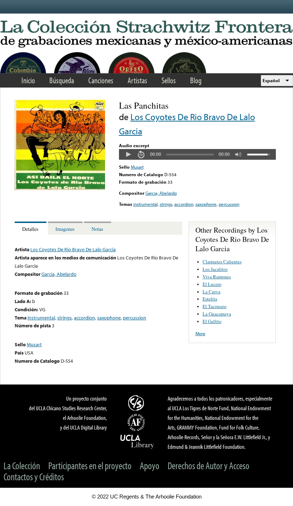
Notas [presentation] (97, 228)
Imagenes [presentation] (65, 228)
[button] (128, 154)
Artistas (137, 80)
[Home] (146, 34)
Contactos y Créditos (34, 476)
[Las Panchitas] (60, 188)
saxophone (206, 204)
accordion (183, 204)
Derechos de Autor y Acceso (208, 465)
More (200, 333)
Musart (137, 167)
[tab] (31, 228)
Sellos (169, 80)
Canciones (100, 80)
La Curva (211, 291)
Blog (196, 80)
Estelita (210, 299)
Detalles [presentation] (30, 228)
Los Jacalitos (215, 269)
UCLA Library (137, 441)
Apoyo (149, 465)
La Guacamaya (217, 314)
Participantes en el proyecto (89, 465)
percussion (229, 204)
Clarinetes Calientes (222, 261)
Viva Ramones (217, 276)
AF (137, 422)
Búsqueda (61, 80)
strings (166, 204)
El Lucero (212, 284)
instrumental (145, 204)
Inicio (28, 80)
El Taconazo (215, 306)
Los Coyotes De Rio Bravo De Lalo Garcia (73, 249)
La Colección (22, 465)
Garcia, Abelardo (161, 193)
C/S (137, 402)
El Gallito (212, 321)
